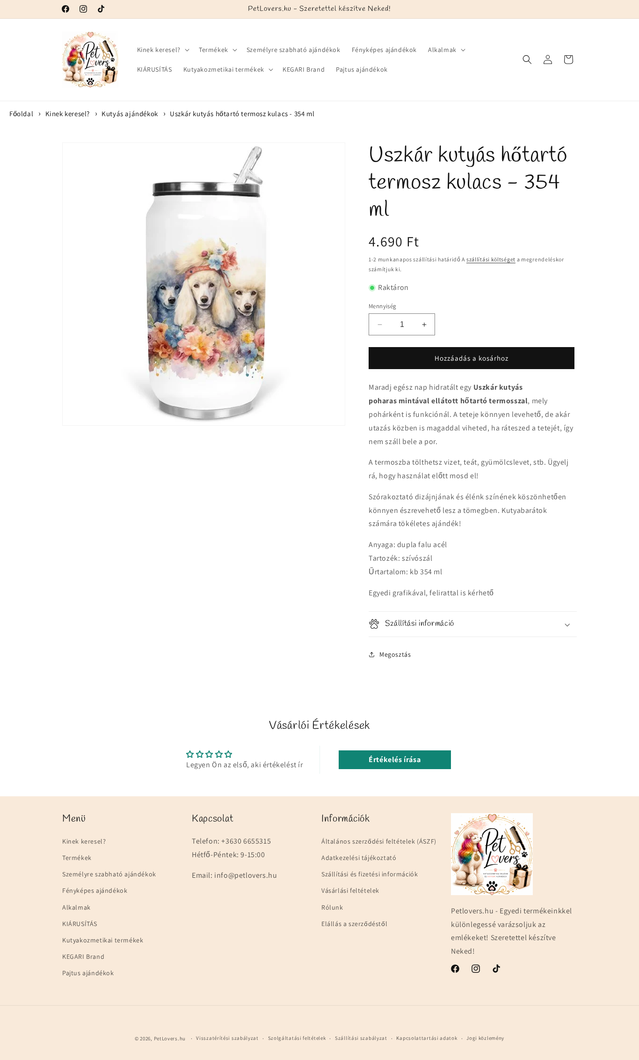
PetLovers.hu (170, 1038)
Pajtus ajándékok (88, 973)
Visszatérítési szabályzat (227, 1038)
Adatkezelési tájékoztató (358, 857)
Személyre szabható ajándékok (109, 874)
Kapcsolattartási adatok (426, 1038)
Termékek (77, 857)
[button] (162, 49)
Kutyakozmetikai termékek (102, 940)
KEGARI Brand (83, 956)
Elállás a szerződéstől (354, 923)
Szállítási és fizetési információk (369, 874)
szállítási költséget (491, 259)
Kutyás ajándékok (130, 113)
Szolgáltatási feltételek (297, 1038)
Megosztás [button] (395, 654)
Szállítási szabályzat (361, 1038)
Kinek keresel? (67, 113)
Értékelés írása (395, 759)
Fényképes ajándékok (94, 891)
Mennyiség (383, 306)
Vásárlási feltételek (350, 891)
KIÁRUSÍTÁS (79, 923)
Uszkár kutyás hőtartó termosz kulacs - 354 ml (242, 113)
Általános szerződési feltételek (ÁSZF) (378, 841)
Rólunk (332, 907)
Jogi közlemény (485, 1038)
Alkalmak (76, 907)
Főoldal (21, 113)
